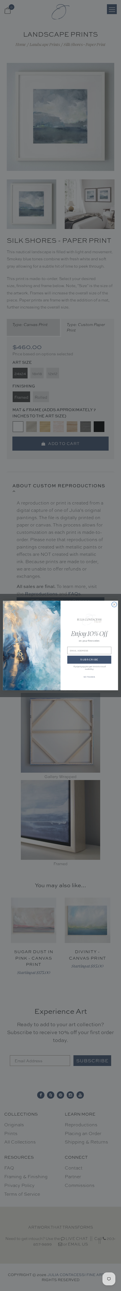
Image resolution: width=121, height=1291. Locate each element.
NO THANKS (89, 677)
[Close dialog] (114, 604)
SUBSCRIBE (89, 660)
